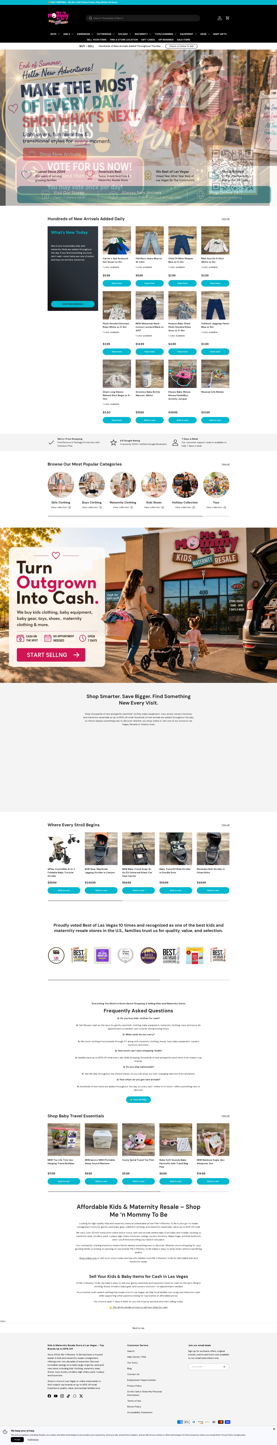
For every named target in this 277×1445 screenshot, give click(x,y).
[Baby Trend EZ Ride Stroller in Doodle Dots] (175, 848)
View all (225, 218)
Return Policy (134, 1406)
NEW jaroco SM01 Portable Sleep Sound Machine (100, 1161)
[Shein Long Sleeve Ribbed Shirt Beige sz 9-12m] (117, 374)
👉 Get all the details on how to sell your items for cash (138, 1307)
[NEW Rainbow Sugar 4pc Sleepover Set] (213, 1139)
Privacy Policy (134, 1385)
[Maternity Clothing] (123, 485)
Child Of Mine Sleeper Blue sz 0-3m (180, 260)
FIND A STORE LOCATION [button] (124, 39)
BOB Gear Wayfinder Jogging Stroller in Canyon (100, 871)
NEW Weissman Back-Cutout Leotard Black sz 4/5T (150, 327)
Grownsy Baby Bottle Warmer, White (148, 393)
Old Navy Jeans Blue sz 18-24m (149, 260)
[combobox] (143, 18)
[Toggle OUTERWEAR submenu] (113, 34)
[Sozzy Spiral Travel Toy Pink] (138, 1139)
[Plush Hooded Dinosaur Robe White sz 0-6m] (117, 305)
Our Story (132, 1362)
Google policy (240, 1435)
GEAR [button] (203, 34)
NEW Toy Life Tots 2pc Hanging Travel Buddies (61, 1161)
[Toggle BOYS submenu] (58, 34)
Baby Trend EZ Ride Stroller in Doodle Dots (175, 871)
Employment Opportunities (141, 1380)
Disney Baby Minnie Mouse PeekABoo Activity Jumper (179, 395)
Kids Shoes (154, 502)
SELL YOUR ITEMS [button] (96, 39)
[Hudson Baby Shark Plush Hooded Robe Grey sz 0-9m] (182, 305)
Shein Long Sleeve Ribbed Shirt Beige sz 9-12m (117, 395)
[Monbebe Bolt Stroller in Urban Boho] (213, 848)
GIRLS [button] (66, 34)
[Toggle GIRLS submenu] (72, 34)
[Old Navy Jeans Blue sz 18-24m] (150, 240)
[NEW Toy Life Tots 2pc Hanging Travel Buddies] (64, 1139)
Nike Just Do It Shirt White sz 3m (212, 260)
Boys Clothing (92, 502)
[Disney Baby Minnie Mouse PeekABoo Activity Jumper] (182, 374)
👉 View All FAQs (138, 1099)
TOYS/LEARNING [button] (164, 34)
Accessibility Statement (139, 1412)
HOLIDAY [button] (123, 34)
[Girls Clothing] (61, 485)
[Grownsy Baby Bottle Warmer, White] (150, 374)
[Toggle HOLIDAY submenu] (130, 34)
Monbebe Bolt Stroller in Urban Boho (211, 871)
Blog (129, 1368)
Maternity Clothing (123, 502)
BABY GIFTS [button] (220, 34)
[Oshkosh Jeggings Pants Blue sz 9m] (215, 305)
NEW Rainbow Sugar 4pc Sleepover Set (211, 1161)
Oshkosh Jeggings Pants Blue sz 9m (215, 325)
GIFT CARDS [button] (148, 39)
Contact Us (133, 1374)
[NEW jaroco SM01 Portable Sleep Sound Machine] (101, 1139)
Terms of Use (134, 1400)
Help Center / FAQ (136, 1356)
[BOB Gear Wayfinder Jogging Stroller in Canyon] (101, 848)
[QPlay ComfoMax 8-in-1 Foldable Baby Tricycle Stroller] (64, 848)
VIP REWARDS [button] (166, 39)
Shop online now (88, 1258)
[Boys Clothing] (92, 485)
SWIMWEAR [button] (83, 34)
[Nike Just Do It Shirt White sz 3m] (215, 240)
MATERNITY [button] (141, 34)
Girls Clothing (60, 502)
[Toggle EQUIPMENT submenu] (195, 34)
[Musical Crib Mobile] (215, 374)
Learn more (87, 2)
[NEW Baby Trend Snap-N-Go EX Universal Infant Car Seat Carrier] (138, 848)
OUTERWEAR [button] (104, 34)
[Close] (274, 1429)
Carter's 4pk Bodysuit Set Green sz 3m (115, 260)
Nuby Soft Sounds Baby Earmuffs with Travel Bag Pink (173, 1163)
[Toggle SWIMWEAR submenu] (92, 34)
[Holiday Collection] (185, 485)
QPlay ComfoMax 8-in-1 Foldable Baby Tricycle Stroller (61, 872)
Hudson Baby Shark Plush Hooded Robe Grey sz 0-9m (179, 327)
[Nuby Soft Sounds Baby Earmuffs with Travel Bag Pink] (175, 1139)
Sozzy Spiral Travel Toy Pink (138, 1159)
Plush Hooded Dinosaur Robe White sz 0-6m (116, 325)
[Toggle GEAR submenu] (208, 34)
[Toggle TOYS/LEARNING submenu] (175, 34)
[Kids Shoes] (154, 485)
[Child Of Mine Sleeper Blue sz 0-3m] (182, 240)
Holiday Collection (185, 502)
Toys (216, 502)
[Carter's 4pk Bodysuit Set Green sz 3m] (117, 240)
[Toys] (216, 485)
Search (131, 1351)
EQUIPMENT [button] (186, 34)
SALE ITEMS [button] (183, 39)
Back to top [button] (138, 1328)
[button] (227, 18)
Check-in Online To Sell (181, 46)
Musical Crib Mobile (212, 391)
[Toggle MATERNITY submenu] (150, 34)
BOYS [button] (53, 34)
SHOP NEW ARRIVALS (72, 304)
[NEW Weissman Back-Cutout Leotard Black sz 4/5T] (150, 305)
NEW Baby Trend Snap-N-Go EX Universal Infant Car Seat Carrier (137, 872)
